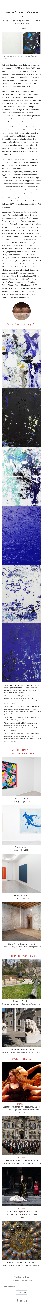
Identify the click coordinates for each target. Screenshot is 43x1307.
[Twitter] (21, 1300)
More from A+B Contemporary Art (21, 751)
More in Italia (21, 1058)
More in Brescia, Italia (21, 955)
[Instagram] (25, 1300)
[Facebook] (17, 1300)
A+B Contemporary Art (21, 324)
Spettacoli (21, 1104)
